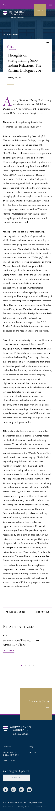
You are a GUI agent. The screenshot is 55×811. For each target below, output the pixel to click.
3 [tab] (29, 665)
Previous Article (16, 612)
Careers (33, 752)
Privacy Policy (23, 806)
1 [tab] (22, 665)
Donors (7, 746)
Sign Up (16, 777)
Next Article (42, 612)
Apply (40, 10)
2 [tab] (25, 665)
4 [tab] (33, 665)
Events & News (39, 701)
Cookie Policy (40, 806)
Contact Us (9, 760)
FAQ (31, 746)
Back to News (10, 34)
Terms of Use (8, 806)
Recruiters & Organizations (11, 753)
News (12, 47)
